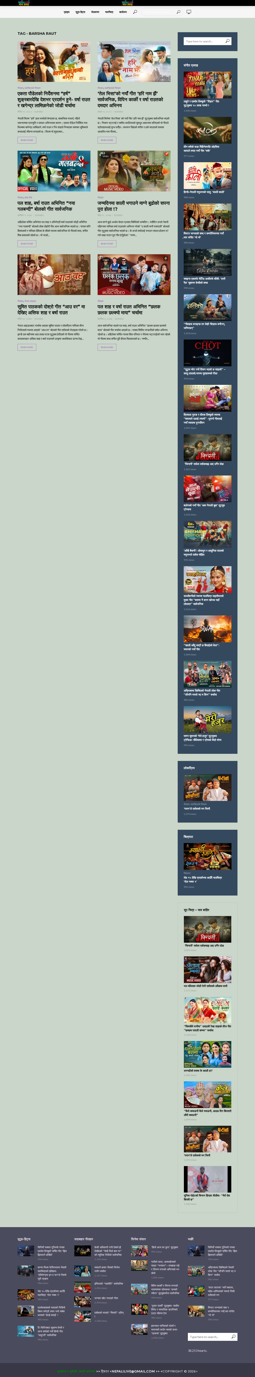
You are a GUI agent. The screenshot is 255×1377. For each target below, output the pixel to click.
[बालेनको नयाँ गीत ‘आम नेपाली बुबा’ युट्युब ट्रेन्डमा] (207, 488)
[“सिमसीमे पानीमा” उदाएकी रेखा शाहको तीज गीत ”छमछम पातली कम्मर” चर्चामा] (207, 1010)
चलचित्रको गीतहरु (32, 87)
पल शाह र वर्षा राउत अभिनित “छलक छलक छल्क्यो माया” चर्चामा (129, 309)
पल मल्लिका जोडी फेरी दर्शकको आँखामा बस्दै (205, 986)
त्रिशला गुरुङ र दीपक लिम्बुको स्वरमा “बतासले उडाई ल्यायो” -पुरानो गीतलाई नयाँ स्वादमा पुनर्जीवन (203, 418)
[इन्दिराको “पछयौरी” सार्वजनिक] (82, 1287)
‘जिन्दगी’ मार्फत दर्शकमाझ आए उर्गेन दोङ (204, 464)
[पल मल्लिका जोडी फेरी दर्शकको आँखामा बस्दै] (207, 969)
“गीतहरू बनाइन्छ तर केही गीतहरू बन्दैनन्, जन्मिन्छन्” (204, 326)
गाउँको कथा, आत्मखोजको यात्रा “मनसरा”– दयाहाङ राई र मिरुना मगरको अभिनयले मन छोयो (165, 1267)
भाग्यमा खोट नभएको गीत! (106, 1298)
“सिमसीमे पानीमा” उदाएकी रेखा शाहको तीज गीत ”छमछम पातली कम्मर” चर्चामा (207, 1028)
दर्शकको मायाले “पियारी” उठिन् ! (109, 1314)
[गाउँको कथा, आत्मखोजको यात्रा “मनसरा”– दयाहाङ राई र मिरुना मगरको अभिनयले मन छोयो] (139, 1265)
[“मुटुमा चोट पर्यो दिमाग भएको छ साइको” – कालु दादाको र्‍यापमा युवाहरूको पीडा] (207, 353)
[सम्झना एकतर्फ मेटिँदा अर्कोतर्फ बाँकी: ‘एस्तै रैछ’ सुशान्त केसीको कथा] (207, 262)
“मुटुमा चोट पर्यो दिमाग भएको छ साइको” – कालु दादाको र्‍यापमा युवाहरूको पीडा (204, 371)
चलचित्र (109, 12)
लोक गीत (28, 197)
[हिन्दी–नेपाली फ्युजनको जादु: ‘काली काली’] (207, 175)
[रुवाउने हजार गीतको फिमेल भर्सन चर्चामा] (82, 1270)
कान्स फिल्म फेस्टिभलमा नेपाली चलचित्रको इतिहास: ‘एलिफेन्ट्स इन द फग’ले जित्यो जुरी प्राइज (52, 1273)
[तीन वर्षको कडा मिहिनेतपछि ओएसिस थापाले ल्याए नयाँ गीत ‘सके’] (207, 130)
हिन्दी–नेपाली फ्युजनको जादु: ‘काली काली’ (204, 192)
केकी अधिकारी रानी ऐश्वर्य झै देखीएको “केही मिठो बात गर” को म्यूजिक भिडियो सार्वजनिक (108, 1251)
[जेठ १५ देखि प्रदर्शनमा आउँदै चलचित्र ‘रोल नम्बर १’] (207, 856)
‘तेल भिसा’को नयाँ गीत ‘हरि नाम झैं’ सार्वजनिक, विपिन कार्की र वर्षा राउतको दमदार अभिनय (130, 99)
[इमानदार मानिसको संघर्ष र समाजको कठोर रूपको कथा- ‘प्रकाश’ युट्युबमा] (139, 1329)
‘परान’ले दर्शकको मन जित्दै (197, 808)
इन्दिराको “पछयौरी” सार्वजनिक (108, 1283)
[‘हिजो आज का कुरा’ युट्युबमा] (139, 1250)
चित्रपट (187, 873)
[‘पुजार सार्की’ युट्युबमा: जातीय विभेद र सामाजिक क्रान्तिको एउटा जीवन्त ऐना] (139, 1309)
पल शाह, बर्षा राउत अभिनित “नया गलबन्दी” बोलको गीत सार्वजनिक (46, 206)
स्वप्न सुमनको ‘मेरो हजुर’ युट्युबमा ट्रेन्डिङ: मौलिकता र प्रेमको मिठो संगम (202, 738)
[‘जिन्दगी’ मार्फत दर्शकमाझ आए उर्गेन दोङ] (207, 447)
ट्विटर (105, 1371)
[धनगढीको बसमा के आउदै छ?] (207, 1054)
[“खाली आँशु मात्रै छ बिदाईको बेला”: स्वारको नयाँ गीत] (207, 628)
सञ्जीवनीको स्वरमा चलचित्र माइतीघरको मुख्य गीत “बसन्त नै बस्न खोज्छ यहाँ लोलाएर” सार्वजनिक (204, 600)
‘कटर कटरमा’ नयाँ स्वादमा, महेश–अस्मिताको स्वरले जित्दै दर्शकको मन (221, 1291)
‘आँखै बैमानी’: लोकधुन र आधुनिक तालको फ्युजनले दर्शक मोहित (204, 552)
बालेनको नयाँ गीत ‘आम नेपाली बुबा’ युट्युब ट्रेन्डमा (204, 507)
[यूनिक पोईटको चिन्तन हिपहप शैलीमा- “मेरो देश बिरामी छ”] (207, 1179)
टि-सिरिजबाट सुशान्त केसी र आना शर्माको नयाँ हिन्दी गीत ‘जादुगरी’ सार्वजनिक (51, 1331)
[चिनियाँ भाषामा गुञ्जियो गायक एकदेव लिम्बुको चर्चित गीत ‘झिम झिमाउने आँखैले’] (26, 1250)
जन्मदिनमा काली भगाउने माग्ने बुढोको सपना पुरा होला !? (134, 206)
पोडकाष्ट (95, 12)
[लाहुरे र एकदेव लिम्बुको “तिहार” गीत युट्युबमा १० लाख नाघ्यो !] (207, 85)
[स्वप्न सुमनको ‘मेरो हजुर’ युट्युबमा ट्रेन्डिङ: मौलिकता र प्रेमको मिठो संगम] (207, 719)
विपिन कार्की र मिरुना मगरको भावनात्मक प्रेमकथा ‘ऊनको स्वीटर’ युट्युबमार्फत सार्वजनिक (165, 1289)
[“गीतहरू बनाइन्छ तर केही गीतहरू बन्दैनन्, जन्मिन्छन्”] (207, 307)
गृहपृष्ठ (67, 12)
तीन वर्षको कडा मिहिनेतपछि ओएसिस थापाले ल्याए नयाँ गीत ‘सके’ (201, 148)
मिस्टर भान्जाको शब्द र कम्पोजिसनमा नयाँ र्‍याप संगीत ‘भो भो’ (204, 235)
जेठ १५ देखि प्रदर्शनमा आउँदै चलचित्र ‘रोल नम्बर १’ (203, 879)
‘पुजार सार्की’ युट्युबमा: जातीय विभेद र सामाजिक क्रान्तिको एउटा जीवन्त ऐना (165, 1309)
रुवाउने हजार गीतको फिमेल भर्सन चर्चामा (107, 1269)
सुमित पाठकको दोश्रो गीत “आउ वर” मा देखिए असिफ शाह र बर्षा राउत (51, 309)
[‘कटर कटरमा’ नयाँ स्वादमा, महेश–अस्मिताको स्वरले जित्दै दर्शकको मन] (196, 1291)
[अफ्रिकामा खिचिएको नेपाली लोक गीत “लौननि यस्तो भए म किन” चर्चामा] (207, 674)
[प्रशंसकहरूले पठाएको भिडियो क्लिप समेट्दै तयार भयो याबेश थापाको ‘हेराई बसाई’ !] (26, 1311)
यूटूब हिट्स (80, 12)
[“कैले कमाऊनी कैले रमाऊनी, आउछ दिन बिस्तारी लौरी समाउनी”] (207, 1094)
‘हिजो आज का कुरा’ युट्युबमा (164, 1247)
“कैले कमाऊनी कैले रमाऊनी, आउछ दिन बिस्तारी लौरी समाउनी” (207, 1113)
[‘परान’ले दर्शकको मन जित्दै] (207, 787)
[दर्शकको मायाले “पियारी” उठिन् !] (82, 1316)
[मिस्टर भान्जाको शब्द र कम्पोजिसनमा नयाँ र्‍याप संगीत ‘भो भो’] (207, 217)
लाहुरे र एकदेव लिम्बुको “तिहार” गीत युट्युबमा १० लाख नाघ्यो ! (201, 103)
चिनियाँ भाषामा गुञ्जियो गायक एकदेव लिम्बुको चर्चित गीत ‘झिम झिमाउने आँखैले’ (52, 1251)
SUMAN (38, 111)
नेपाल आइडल (30, 301)
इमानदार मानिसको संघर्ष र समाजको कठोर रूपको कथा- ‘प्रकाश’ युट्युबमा (164, 1329)
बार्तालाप (123, 12)
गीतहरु (20, 87)
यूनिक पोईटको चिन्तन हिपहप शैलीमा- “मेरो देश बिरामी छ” (207, 1197)
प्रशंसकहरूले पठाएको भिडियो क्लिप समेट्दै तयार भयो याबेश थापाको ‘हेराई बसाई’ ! (51, 1311)
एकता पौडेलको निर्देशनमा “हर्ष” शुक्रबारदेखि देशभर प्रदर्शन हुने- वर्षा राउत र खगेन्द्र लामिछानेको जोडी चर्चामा (54, 99)
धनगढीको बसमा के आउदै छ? (198, 1070)
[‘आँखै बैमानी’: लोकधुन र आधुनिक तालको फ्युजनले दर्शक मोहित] (207, 534)
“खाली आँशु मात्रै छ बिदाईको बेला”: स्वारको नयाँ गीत (201, 647)
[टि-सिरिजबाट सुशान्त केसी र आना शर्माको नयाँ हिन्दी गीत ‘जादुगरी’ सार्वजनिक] (26, 1331)
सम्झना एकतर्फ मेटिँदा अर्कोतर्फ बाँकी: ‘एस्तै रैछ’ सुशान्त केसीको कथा (204, 280)
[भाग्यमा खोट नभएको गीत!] (82, 1301)
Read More (27, 140)
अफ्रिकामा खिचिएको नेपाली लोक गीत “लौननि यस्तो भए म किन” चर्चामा (202, 692)
